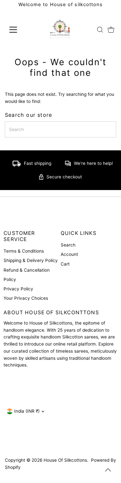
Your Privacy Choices (26, 298)
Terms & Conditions (24, 251)
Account (69, 254)
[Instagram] (9, 442)
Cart (65, 264)
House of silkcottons (65, 460)
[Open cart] (111, 29)
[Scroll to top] (108, 470)
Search (68, 244)
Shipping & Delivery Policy (31, 260)
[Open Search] (100, 30)
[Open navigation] (18, 30)
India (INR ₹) (27, 411)
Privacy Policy (18, 288)
